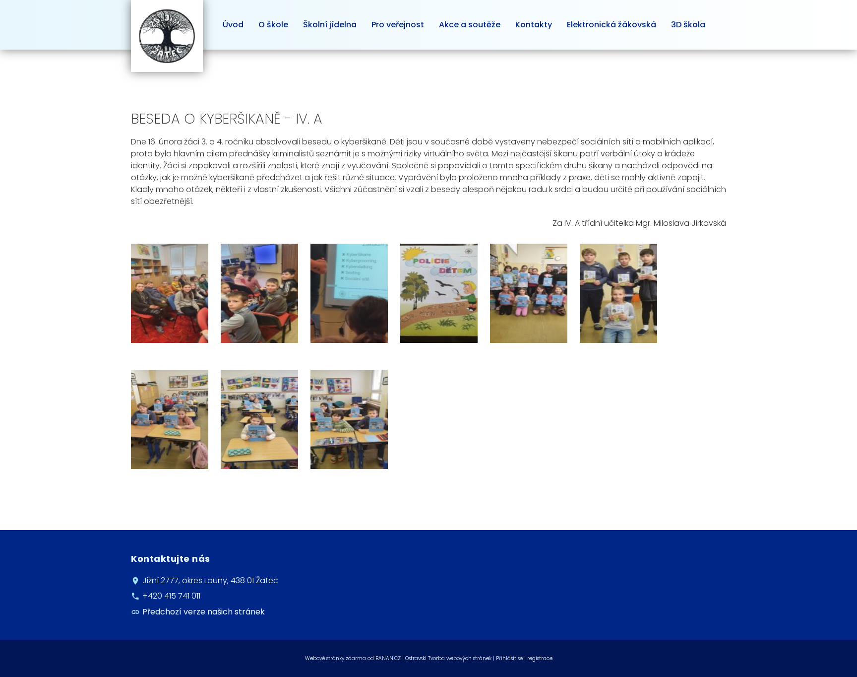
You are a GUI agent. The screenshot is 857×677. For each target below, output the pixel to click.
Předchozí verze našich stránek (203, 611)
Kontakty (533, 24)
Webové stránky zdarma (335, 658)
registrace (539, 658)
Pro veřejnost (397, 24)
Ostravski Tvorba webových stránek (448, 658)
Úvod (233, 24)
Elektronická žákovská (611, 24)
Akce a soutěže (469, 24)
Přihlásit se (509, 658)
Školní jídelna (330, 24)
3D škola (688, 24)
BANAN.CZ (388, 658)
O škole (273, 24)
